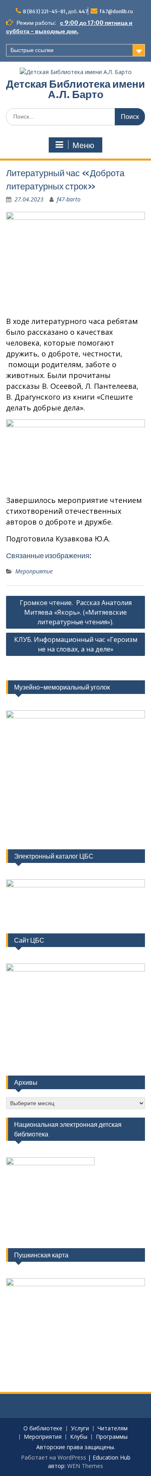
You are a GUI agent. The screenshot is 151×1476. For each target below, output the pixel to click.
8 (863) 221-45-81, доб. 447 (55, 11)
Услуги (80, 1428)
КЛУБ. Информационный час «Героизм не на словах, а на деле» (75, 644)
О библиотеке (42, 1428)
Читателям (112, 1428)
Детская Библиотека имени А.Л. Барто (75, 89)
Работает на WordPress (53, 1457)
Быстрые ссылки (32, 50)
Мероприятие (34, 571)
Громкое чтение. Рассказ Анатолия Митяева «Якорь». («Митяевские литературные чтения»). (76, 612)
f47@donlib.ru (116, 11)
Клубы (78, 1437)
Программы (112, 1437)
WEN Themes (85, 1466)
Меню (83, 145)
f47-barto (69, 199)
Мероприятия (43, 1437)
